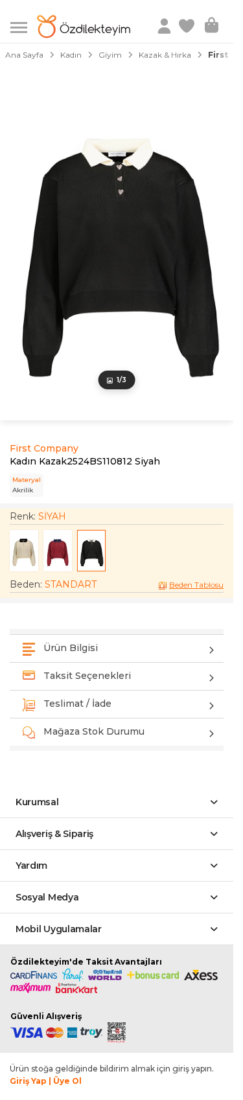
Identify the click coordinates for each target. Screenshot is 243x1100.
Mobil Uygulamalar (59, 929)
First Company (44, 448)
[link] (188, 27)
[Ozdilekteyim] (83, 27)
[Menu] (23, 26)
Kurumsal (37, 802)
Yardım (31, 865)
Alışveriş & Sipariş (54, 834)
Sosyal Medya (47, 897)
